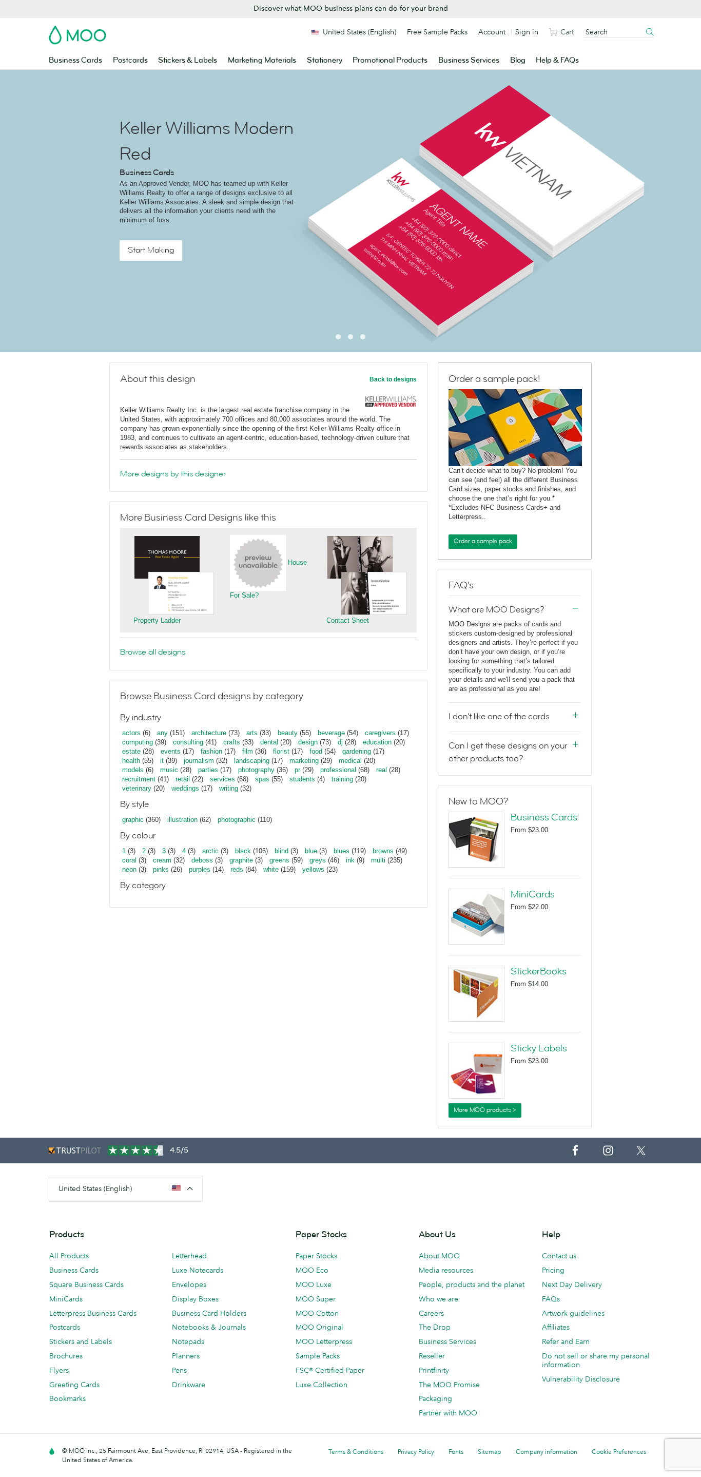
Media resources (446, 1270)
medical (350, 760)
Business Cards (75, 60)
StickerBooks (539, 971)
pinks (161, 869)
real (381, 770)
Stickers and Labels (80, 1341)
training (342, 779)
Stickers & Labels (187, 60)
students (302, 779)
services (222, 779)
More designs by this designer (173, 473)
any (162, 733)
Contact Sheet (347, 620)
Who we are (438, 1298)
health (131, 760)
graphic (133, 819)
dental (269, 742)
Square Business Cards (86, 1284)
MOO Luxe (314, 1284)
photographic (237, 819)
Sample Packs (318, 1355)
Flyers (59, 1370)
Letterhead (189, 1255)
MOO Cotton (317, 1313)
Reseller (432, 1355)
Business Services (468, 60)
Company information (546, 1451)
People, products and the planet (471, 1284)
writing (228, 788)
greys (317, 860)
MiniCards (533, 894)
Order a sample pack (483, 541)
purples (199, 869)
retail (183, 779)
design (308, 742)
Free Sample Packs (437, 31)
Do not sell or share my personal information (596, 1360)
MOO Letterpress (324, 1341)
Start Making (151, 250)
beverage (331, 733)
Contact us (559, 1255)
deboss (202, 860)
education (377, 742)
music (169, 770)
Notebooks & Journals (209, 1327)
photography (256, 770)
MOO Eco (312, 1270)
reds (236, 869)
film (247, 751)
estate (131, 751)
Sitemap (489, 1451)
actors (131, 733)
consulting (188, 742)
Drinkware (188, 1384)
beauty (288, 733)
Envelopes (189, 1284)
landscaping (251, 760)
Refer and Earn (566, 1341)
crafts (231, 742)
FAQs (551, 1298)
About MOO (439, 1255)
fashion (211, 751)
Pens (179, 1370)
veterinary (136, 788)
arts (252, 733)
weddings (185, 788)
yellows (313, 869)
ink (350, 860)
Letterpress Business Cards (93, 1313)
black (243, 851)
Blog (517, 60)
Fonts (456, 1451)
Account (491, 31)
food (315, 751)
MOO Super (316, 1298)
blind (281, 851)
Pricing (553, 1270)
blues (341, 851)
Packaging (435, 1398)
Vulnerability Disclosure (581, 1379)
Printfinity (434, 1370)
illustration (182, 819)
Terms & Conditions (355, 1451)
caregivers (380, 733)
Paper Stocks (316, 1255)
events (171, 751)
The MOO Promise (449, 1384)
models (133, 770)
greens (279, 860)
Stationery (324, 60)
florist (281, 751)
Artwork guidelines (573, 1313)
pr (297, 770)
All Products (69, 1255)
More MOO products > (485, 1110)
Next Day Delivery (572, 1284)
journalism (199, 760)
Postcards (130, 60)
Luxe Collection (321, 1384)
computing (137, 742)
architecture (208, 733)
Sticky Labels (539, 1048)
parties (208, 770)
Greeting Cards (74, 1384)
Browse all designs (152, 652)
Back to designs (393, 379)
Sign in (526, 31)
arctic (210, 851)
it (162, 760)
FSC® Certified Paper (330, 1370)
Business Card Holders (209, 1313)
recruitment (138, 779)
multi (378, 860)
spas (262, 779)
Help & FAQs (557, 60)
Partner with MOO (448, 1412)
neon (129, 869)
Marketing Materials (262, 60)
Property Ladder (157, 620)
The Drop (435, 1327)
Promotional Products (390, 60)
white (271, 869)
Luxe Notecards (197, 1270)
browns (383, 851)
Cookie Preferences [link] (619, 1451)
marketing (304, 760)
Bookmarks (67, 1398)
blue (311, 851)
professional (338, 770)
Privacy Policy (416, 1451)
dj (340, 742)
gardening (356, 751)
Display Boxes (195, 1298)
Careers (431, 1313)
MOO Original (319, 1327)
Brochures (66, 1355)
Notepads (188, 1341)
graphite (241, 860)
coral (129, 860)
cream (162, 860)
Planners (186, 1355)
